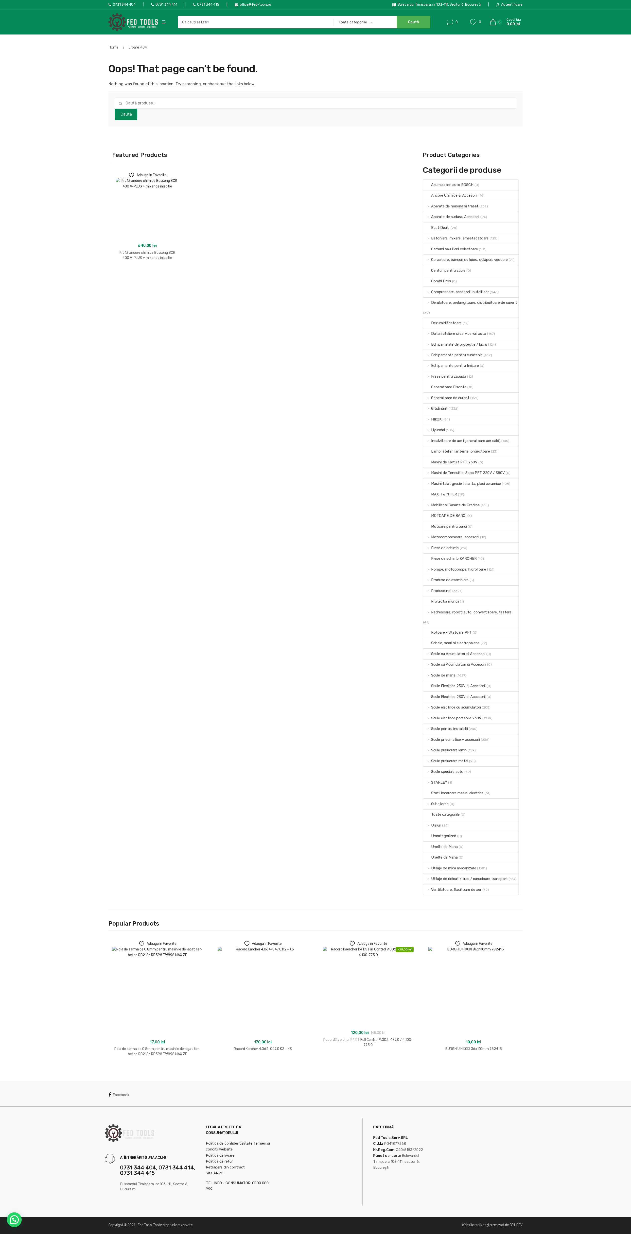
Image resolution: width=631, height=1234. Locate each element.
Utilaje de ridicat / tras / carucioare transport (469, 879)
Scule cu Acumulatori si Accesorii (458, 664)
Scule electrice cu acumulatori (456, 707)
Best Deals (440, 227)
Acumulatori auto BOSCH (452, 185)
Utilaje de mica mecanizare (453, 868)
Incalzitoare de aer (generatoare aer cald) (465, 441)
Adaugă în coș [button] (147, 273)
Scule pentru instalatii (449, 729)
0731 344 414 (166, 4)
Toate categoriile (445, 814)
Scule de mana (443, 675)
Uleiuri (436, 825)
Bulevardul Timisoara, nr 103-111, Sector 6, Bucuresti (439, 4)
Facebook (121, 1095)
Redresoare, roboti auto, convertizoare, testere (471, 612)
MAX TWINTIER (444, 494)
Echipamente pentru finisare (455, 365)
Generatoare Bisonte (448, 387)
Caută (126, 114)
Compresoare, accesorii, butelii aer (460, 292)
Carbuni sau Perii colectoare (454, 249)
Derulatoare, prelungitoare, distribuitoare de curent (474, 302)
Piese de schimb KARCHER (454, 558)
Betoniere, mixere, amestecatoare (460, 238)
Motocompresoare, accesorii (455, 537)
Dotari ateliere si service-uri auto (458, 333)
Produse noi (441, 591)
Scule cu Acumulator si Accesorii (458, 654)
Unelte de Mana (444, 847)
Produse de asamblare (450, 580)
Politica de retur (219, 1161)
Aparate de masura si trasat (454, 206)
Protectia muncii (445, 601)
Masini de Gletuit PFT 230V (454, 462)
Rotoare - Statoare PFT (451, 632)
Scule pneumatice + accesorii (455, 739)
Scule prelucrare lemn (449, 750)
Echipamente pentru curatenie (457, 355)
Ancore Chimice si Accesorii (454, 195)
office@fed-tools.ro (255, 4)
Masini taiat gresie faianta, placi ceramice (466, 483)
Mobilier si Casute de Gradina (455, 505)
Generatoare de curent (450, 398)
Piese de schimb (445, 548)
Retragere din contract (225, 1167)
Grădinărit (439, 408)
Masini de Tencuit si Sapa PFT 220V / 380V (468, 473)
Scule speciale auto (447, 771)
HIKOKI (436, 419)
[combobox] (254, 22)
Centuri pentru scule (448, 270)
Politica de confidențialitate (229, 1143)
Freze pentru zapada (448, 376)
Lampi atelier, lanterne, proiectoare (460, 451)
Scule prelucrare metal (449, 761)
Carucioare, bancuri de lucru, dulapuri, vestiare (469, 259)
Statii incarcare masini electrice (457, 793)
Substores (440, 804)
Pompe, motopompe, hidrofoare (458, 569)
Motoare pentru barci (449, 526)
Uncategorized (443, 836)
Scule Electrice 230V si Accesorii (458, 686)
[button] (14, 1219)
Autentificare (512, 4)
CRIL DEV (516, 1225)
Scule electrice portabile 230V (456, 718)
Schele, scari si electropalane (455, 643)
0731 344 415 (208, 4)
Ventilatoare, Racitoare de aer (456, 889)
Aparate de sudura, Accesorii (455, 217)
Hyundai (438, 430)
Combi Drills (441, 281)
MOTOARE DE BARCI (448, 515)
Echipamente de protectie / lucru (459, 344)
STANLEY (439, 782)
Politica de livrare (220, 1155)
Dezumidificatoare (446, 323)
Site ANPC (214, 1173)
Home (113, 47)
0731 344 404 (124, 4)
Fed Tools (145, 1225)
